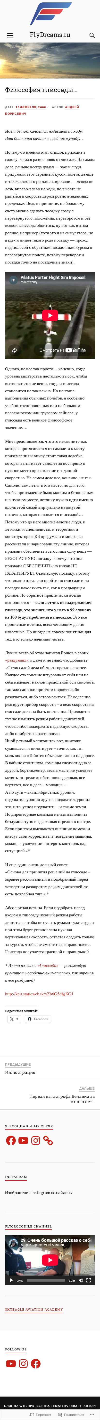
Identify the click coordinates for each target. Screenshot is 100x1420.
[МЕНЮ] (10, 35)
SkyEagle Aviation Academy (34, 1309)
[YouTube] (23, 1140)
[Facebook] (11, 1140)
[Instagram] (36, 1140)
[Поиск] (87, 35)
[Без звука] (80, 1280)
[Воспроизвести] (11, 1280)
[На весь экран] (88, 1280)
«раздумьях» (16, 660)
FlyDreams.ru (50, 34)
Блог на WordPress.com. (27, 1406)
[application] (50, 1260)
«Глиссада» (47, 965)
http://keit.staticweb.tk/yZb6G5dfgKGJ (39, 994)
